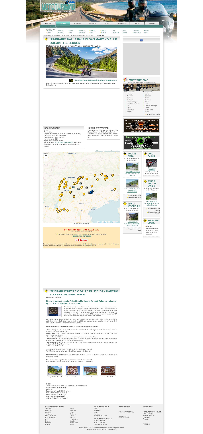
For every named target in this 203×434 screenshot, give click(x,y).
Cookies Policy (111, 429)
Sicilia (91, 32)
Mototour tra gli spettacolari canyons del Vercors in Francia (132, 223)
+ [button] (46, 155)
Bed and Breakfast (149, 415)
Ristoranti (146, 419)
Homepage (48, 23)
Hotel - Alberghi (148, 414)
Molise (49, 32)
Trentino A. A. (115, 32)
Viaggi (96, 412)
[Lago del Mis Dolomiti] (55, 370)
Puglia (70, 32)
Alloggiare (152, 23)
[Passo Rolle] (90, 370)
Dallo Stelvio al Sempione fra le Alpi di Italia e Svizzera (151, 203)
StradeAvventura (122, 23)
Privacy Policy (101, 429)
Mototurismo (77, 23)
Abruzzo (49, 30)
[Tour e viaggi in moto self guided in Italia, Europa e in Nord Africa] (141, 142)
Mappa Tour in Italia (134, 197)
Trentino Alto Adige (151, 106)
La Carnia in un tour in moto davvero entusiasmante (133, 190)
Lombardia (136, 30)
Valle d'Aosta (137, 32)
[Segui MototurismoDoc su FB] (141, 40)
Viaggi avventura (99, 422)
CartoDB (117, 222)
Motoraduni (92, 23)
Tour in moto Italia (135, 195)
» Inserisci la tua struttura (112, 151)
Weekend (97, 410)
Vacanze (97, 414)
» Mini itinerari (47, 27)
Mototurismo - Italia (153, 114)
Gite (95, 409)
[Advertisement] (81, 106)
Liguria (124, 30)
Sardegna (82, 32)
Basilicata (60, 30)
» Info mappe (99, 151)
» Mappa (55, 27)
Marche (146, 30)
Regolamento (91, 429)
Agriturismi (146, 417)
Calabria (71, 30)
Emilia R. (92, 30)
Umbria (125, 32)
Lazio (113, 30)
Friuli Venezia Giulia (133, 104)
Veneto (146, 32)
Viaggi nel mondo (99, 421)
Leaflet (100, 222)
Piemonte (60, 32)
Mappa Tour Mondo (100, 424)
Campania (82, 30)
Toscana (103, 32)
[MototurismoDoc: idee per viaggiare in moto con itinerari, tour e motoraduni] (58, 5)
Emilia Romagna (132, 102)
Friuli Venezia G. (50, 417)
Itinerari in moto (55, 35)
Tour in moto (107, 23)
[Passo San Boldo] (108, 370)
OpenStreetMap (108, 222)
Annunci (137, 23)
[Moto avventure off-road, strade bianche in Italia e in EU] (141, 125)
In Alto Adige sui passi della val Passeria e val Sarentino (132, 173)
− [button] (46, 159)
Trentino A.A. (74, 419)
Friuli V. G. (104, 30)
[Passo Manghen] (72, 370)
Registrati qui (87, 244)
